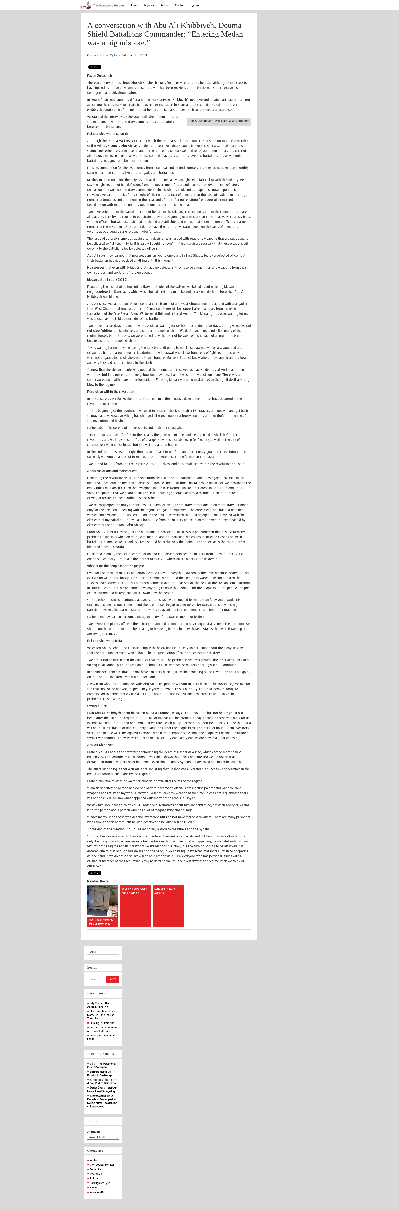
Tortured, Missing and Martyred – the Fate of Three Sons (101, 1015)
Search (112, 979)
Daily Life (95, 1169)
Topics (148, 5)
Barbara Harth (98, 1071)
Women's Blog (98, 1192)
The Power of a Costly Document (101, 1065)
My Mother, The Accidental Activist (98, 1005)
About (165, 5)
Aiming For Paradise (102, 1023)
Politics (94, 1178)
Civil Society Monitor (102, 1164)
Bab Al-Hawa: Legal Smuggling (102, 1089)
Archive (94, 1160)
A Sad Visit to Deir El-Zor (102, 1083)
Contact (180, 5)
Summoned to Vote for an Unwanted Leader (102, 1029)
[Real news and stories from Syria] (102, 5)
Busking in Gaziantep (99, 1075)
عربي (195, 5)
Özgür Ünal (96, 1087)
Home (134, 5)
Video (93, 1187)
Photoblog (96, 1173)
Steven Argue (98, 1095)
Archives (93, 1132)
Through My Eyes (110, 55)
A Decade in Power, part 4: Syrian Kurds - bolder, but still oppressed (102, 1101)
